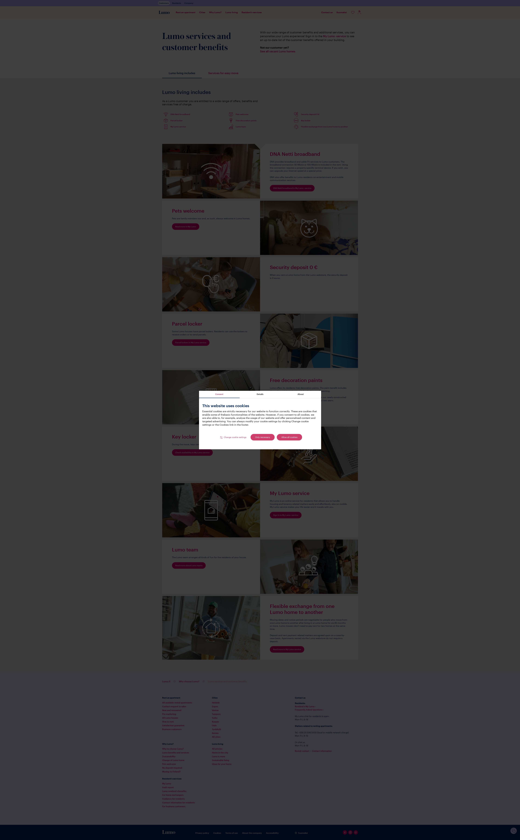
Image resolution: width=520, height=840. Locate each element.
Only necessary (262, 437)
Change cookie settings (235, 437)
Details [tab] (260, 394)
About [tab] (301, 394)
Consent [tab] (219, 394)
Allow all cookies (289, 437)
